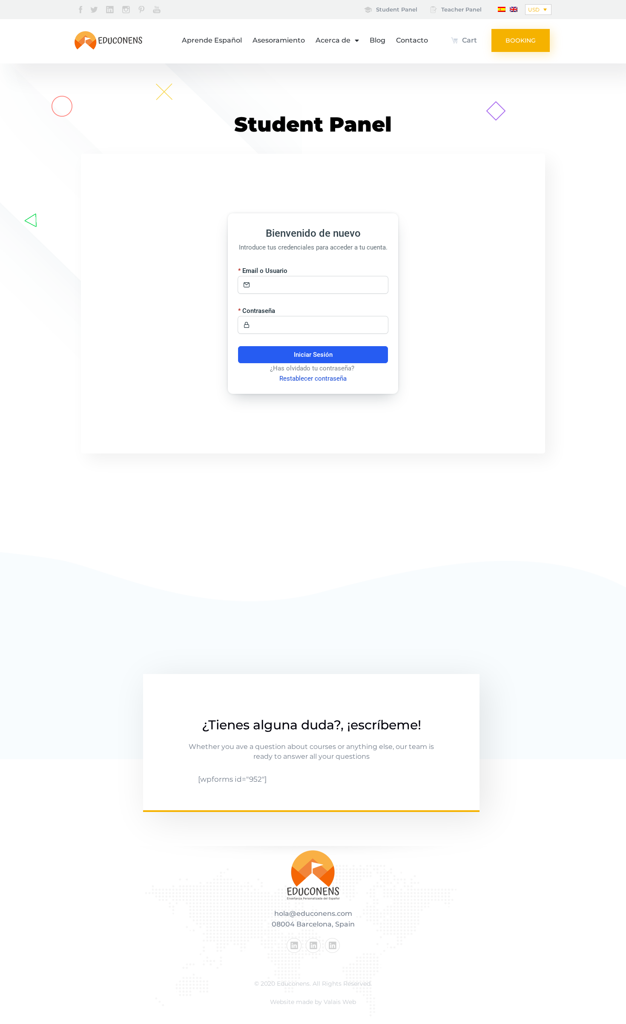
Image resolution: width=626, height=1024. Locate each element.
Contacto (412, 40)
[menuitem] (501, 8)
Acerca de (333, 40)
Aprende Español (212, 40)
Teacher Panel (461, 9)
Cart (469, 40)
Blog (377, 40)
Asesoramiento (279, 40)
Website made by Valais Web (313, 1002)
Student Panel (396, 9)
